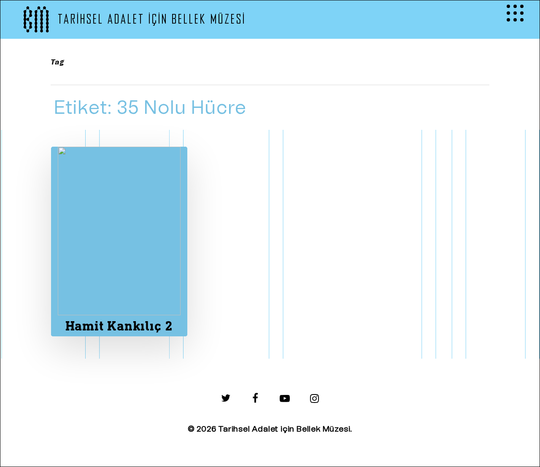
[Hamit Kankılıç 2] (119, 241)
